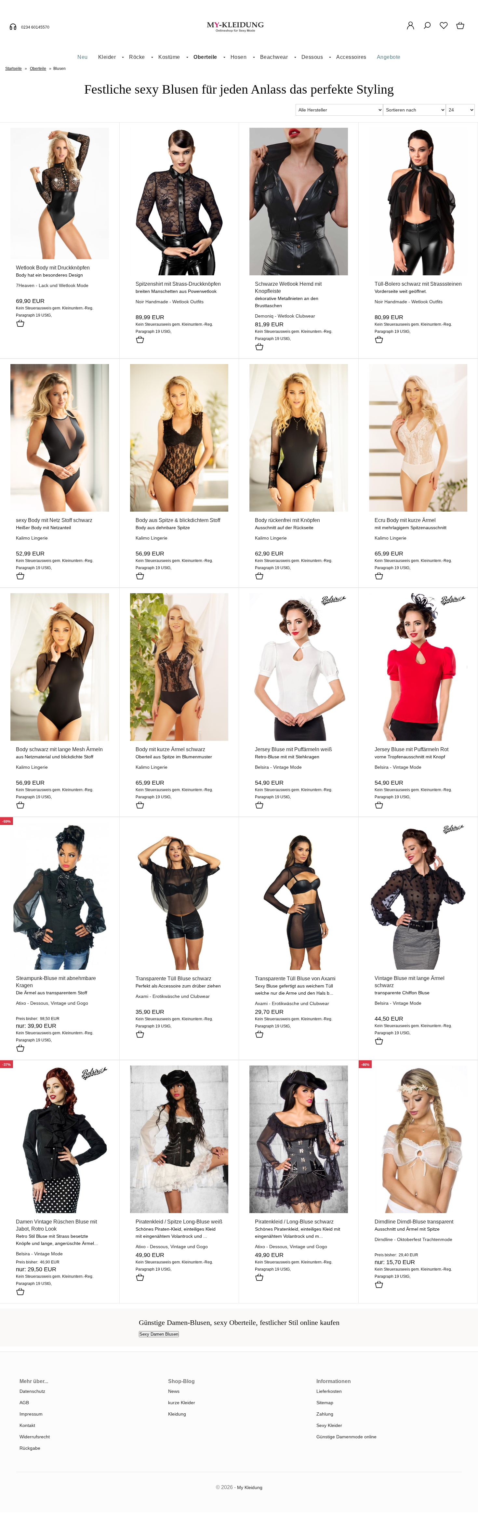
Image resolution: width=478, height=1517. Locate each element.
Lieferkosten (329, 1391)
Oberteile (205, 57)
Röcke (137, 57)
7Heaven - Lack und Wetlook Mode (52, 285)
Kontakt (27, 1425)
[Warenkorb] (461, 29)
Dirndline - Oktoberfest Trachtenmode (413, 1239)
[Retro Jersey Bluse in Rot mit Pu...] (418, 739)
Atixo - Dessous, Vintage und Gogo (52, 1003)
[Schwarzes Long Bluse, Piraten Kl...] (298, 1211)
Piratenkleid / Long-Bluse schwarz (294, 1221)
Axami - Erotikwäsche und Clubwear (173, 996)
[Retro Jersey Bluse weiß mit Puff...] (298, 739)
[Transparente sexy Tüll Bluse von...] (298, 968)
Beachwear (274, 57)
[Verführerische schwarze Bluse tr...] (179, 968)
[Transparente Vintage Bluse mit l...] (418, 968)
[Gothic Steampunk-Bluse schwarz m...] (59, 968)
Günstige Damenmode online (346, 1436)
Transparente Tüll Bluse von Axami (295, 978)
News (173, 1391)
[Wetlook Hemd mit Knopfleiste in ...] (298, 273)
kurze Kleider (181, 1402)
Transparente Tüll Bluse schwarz (173, 978)
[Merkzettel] (443, 29)
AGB (24, 1402)
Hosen (239, 57)
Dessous (312, 57)
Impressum (31, 1414)
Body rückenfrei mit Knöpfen (287, 520)
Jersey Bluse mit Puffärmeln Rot (411, 749)
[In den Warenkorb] (20, 324)
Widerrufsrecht (35, 1436)
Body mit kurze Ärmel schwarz (170, 749)
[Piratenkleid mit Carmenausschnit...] (179, 1211)
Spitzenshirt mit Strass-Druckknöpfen (178, 284)
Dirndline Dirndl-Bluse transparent (414, 1221)
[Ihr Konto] (410, 29)
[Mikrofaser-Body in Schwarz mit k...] (179, 739)
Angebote (389, 57)
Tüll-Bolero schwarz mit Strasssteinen (418, 284)
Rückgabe (30, 1448)
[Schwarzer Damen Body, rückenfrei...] (298, 510)
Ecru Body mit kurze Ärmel (405, 520)
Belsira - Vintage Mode (278, 767)
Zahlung (324, 1414)
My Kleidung (249, 1487)
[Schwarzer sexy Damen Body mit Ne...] (59, 510)
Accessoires (351, 57)
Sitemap (324, 1402)
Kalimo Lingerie (32, 538)
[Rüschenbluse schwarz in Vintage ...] (59, 1211)
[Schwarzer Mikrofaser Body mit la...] (59, 739)
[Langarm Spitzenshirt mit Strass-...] (179, 273)
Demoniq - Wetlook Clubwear (285, 316)
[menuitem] (82, 57)
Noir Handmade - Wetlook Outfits (170, 301)
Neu (82, 57)
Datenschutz (32, 1391)
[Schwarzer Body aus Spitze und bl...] (179, 510)
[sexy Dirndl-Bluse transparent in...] (418, 1211)
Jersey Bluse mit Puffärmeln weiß (293, 749)
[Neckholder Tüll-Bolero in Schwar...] (418, 273)
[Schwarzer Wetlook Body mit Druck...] (59, 257)
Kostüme (169, 57)
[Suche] (427, 29)
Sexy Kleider (329, 1425)
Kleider (107, 57)
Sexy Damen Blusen (158, 1334)
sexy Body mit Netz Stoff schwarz (54, 520)
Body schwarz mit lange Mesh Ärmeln (59, 749)
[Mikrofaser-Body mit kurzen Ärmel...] (418, 510)
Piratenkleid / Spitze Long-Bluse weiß (179, 1221)
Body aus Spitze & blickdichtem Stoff (178, 520)
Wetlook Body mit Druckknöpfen (53, 267)
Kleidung (177, 1414)
